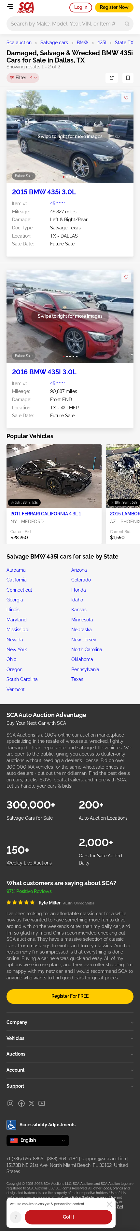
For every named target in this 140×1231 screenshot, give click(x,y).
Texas (77, 679)
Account (15, 1070)
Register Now (114, 7)
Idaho (77, 599)
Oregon (14, 669)
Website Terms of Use (99, 1197)
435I (101, 42)
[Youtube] (42, 1103)
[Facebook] (21, 1103)
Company (17, 1022)
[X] (32, 1103)
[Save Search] (127, 78)
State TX (124, 42)
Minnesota (82, 619)
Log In (80, 7)
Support (15, 1086)
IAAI (120, 1206)
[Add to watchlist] (126, 97)
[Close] (109, 1204)
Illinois (13, 609)
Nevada (15, 639)
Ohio (11, 659)
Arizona (79, 570)
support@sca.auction (103, 1158)
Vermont (16, 689)
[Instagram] (10, 1103)
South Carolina (22, 679)
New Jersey (83, 639)
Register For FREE (70, 996)
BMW (83, 42)
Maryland (17, 619)
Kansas (79, 609)
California (17, 579)
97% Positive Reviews (29, 891)
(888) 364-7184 (62, 1158)
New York (17, 649)
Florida (78, 590)
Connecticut (19, 590)
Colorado (81, 579)
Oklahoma (82, 659)
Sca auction (19, 42)
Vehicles (15, 1038)
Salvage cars (54, 42)
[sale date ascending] (111, 78)
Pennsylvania (85, 669)
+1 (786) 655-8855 (25, 1158)
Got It (68, 1217)
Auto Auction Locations (103, 818)
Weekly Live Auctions (29, 862)
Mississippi (18, 629)
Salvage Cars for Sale (30, 818)
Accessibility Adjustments (48, 1124)
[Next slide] (122, 136)
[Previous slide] (18, 136)
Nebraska (81, 629)
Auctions (16, 1054)
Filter (24, 77)
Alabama (16, 570)
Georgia (15, 599)
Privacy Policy (70, 1197)
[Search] (127, 23)
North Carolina (86, 649)
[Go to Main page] (26, 7)
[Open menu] (10, 6)
